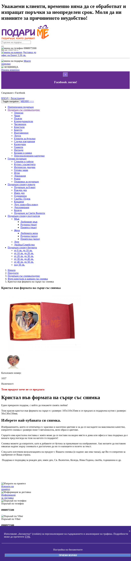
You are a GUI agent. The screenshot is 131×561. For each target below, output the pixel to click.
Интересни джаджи (24, 167)
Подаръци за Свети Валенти (29, 213)
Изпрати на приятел (7, 488)
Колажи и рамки (23, 153)
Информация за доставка (8, 496)
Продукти (13, 273)
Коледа (18, 210)
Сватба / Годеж (22, 198)
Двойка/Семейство (24, 244)
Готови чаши (21, 170)
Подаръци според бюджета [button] (22, 247)
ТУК (27, 536)
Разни (17, 178)
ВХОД (4, 98)
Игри (17, 173)
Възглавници (21, 132)
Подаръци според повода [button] (21, 184)
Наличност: (7, 383)
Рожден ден (20, 190)
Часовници (20, 124)
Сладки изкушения (24, 141)
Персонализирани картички (29, 155)
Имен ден (19, 193)
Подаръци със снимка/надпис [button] (24, 110)
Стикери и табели (24, 161)
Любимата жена (29, 233)
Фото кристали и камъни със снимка (28, 278)
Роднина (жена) (29, 236)
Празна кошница (10, 70)
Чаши (17, 115)
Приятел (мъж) (28, 227)
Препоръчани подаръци (21, 107)
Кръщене (19, 201)
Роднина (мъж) (28, 224)
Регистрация (17, 98)
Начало (11, 270)
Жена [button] (17, 230)
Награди (18, 150)
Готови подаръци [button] (17, 158)
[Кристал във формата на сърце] (13, 370)
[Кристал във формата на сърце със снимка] (41, 351)
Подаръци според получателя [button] (24, 216)
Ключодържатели (23, 121)
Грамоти (18, 147)
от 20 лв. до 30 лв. (24, 256)
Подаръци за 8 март (24, 187)
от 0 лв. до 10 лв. (23, 250)
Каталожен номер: (11, 373)
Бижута (18, 130)
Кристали (19, 127)
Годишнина (20, 196)
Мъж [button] (16, 218)
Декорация (20, 175)
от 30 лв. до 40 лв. (24, 259)
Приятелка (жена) (30, 239)
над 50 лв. (19, 264)
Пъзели (18, 118)
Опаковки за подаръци (26, 181)
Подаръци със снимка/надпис (24, 276)
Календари (20, 144)
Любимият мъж (28, 221)
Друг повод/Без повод (26, 204)
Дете (16, 241)
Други (17, 135)
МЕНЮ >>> (27, 101)
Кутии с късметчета (24, 164)
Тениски (18, 112)
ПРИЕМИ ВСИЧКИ (68, 555)
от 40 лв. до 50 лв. (24, 262)
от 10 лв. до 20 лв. (24, 253)
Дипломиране (21, 207)
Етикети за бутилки (24, 138)
